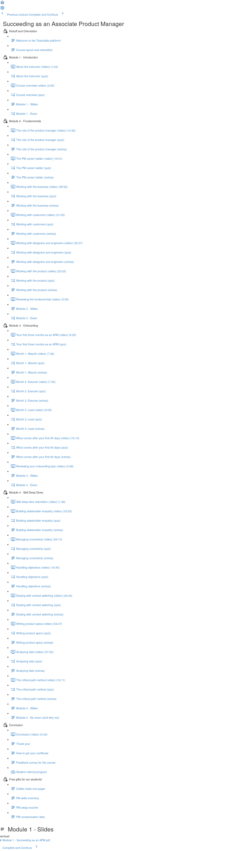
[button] (2, 3)
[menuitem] (2, 9)
